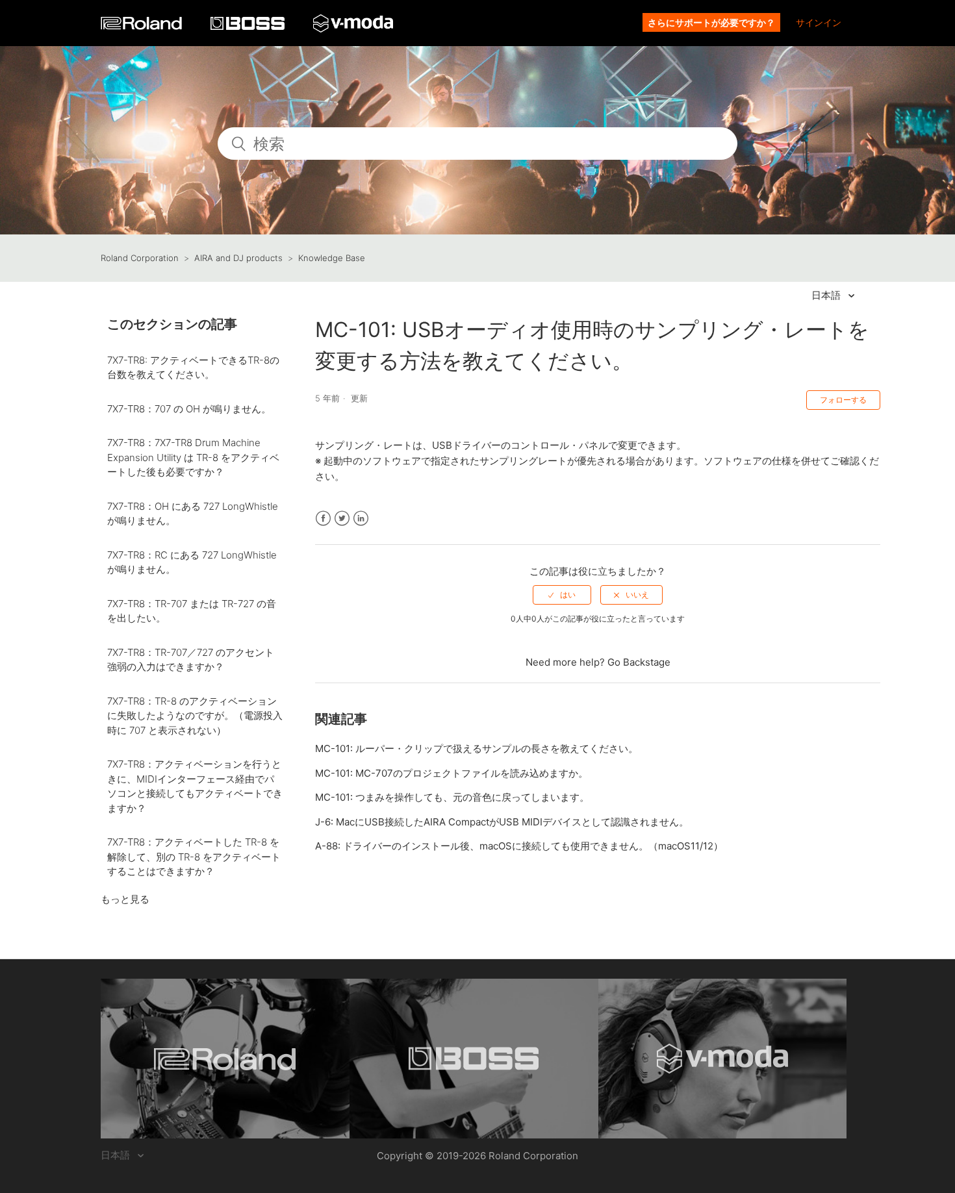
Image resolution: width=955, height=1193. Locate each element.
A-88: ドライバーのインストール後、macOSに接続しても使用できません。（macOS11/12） (519, 846)
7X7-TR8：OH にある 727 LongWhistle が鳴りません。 (192, 513)
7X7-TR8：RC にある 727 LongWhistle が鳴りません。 (192, 562)
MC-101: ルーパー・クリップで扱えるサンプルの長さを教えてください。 (476, 748)
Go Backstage (638, 662)
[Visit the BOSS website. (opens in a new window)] (474, 1058)
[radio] (562, 595)
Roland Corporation (140, 258)
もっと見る (125, 899)
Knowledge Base (331, 258)
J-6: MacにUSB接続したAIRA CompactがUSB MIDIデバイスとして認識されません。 (502, 822)
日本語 (827, 295)
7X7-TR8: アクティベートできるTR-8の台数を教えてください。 (193, 367)
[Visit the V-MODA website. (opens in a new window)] (722, 1058)
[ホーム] (143, 26)
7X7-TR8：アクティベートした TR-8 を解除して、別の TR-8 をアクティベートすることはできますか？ (194, 856)
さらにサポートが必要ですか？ (711, 22)
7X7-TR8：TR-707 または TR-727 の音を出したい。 (191, 611)
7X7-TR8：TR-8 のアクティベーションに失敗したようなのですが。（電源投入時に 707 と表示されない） (195, 715)
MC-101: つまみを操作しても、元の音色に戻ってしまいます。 (452, 797)
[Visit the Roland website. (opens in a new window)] (225, 1058)
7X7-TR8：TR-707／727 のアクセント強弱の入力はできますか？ (190, 659)
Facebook (323, 518)
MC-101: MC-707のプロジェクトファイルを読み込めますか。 (451, 773)
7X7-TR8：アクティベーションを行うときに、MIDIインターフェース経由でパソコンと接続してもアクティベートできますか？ (195, 786)
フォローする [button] (843, 400)
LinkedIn (361, 518)
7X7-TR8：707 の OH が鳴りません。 (189, 409)
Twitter (342, 518)
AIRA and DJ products (238, 258)
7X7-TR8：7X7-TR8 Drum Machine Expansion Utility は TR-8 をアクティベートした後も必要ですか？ (193, 457)
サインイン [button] (818, 22)
